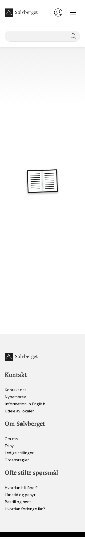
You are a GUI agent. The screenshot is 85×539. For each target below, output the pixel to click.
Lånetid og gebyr (20, 494)
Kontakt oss (15, 389)
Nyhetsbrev (15, 396)
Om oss (11, 438)
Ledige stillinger (19, 452)
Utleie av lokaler (19, 411)
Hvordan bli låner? (21, 487)
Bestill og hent (18, 501)
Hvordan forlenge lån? (25, 508)
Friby (9, 445)
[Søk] (72, 36)
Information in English (25, 404)
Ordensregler (17, 460)
